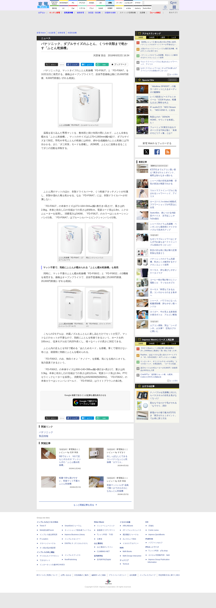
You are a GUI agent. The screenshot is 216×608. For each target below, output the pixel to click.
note (104, 65)
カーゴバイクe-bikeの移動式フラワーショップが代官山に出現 (163, 204)
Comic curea (153, 530)
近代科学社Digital (104, 559)
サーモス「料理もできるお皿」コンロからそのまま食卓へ (163, 292)
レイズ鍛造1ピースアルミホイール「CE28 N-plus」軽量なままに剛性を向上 (163, 99)
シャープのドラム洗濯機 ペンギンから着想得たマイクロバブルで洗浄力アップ (163, 227)
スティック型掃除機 (128, 13)
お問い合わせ (66, 575)
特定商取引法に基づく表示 (169, 575)
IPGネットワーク (152, 547)
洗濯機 (142, 13)
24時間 (151, 37)
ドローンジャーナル (48, 543)
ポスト (53, 65)
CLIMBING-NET (103, 551)
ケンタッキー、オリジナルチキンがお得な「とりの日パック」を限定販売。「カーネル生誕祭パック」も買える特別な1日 (159, 363)
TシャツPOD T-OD (105, 535)
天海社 (151, 526)
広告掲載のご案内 (81, 575)
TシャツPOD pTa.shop (158, 551)
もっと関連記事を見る (83, 505)
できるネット (45, 560)
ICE (146, 522)
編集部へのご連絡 (99, 575)
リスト (62, 65)
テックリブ (124, 560)
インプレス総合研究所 (48, 535)
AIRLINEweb (128, 526)
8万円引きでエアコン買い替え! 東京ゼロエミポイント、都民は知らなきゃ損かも (163, 172)
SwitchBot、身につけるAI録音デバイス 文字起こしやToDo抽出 (162, 216)
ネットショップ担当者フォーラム (78, 530)
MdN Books (127, 551)
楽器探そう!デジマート (106, 530)
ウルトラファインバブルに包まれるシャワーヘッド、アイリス (163, 193)
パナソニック (46, 432)
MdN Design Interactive (132, 556)
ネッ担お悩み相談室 (48, 548)
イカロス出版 (125, 522)
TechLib (126, 564)
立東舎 (99, 539)
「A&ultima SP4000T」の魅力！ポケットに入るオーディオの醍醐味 (163, 89)
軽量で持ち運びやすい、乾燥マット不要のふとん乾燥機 (69, 481)
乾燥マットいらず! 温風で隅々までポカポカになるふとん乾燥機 (118, 488)
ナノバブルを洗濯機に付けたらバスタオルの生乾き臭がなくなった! (163, 395)
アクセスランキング (151, 33)
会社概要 (133, 575)
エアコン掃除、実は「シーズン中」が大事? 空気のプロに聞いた (163, 328)
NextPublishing (71, 559)
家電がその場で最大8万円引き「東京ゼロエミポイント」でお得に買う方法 (163, 415)
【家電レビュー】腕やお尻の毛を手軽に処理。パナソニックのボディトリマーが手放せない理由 (159, 44)
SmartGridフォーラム (73, 526)
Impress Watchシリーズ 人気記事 (158, 339)
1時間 (140, 37)
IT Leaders (44, 539)
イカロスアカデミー (131, 543)
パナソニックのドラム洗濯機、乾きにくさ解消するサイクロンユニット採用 (163, 262)
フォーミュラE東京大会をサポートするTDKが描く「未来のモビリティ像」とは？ (163, 130)
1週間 (162, 37)
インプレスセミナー (73, 539)
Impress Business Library (75, 535)
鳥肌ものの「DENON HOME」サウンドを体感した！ (162, 120)
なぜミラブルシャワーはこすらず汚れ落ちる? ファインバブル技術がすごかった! (163, 242)
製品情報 (43, 436)
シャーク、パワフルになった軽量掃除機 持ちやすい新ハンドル (163, 303)
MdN (122, 548)
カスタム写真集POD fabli (159, 555)
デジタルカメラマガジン (49, 556)
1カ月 (173, 37)
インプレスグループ (147, 575)
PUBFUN (149, 539)
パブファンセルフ (155, 543)
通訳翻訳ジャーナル (131, 535)
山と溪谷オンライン (105, 547)
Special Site (148, 80)
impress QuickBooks (156, 535)
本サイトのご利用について (47, 575)
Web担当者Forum (47, 530)
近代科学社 (98, 556)
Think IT (43, 526)
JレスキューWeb (129, 539)
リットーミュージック (106, 526)
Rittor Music (99, 522)
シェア (74, 65)
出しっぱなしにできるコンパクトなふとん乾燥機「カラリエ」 (117, 459)
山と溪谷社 (98, 543)
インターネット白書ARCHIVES (52, 565)
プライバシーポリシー (117, 575)
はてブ (89, 65)
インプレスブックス (73, 555)
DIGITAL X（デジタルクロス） (77, 543)
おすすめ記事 (148, 386)
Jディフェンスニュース (132, 530)
